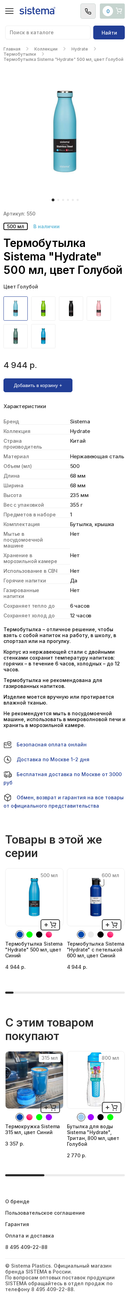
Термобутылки (19, 54)
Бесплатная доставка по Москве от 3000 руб (62, 778)
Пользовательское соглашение (45, 1213)
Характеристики (24, 406)
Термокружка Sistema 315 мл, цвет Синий (32, 1129)
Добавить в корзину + (38, 385)
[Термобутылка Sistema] (17, 308)
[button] (53, 200)
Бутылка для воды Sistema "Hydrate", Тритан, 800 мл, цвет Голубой (93, 1135)
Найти (109, 33)
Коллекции (46, 49)
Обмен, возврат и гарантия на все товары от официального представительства (63, 801)
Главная (11, 49)
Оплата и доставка (29, 1236)
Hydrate (79, 49)
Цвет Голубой (20, 286)
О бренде (17, 1201)
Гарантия (17, 1224)
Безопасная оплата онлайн (52, 744)
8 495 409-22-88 (26, 1247)
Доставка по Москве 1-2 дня (53, 759)
